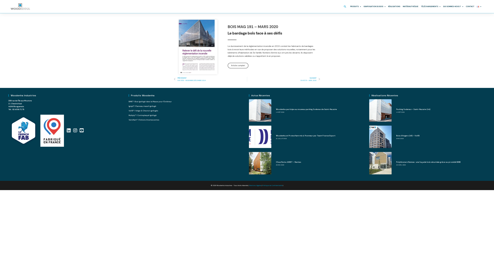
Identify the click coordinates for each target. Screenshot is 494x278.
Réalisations (394, 6)
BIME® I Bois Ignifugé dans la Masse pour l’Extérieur (150, 101)
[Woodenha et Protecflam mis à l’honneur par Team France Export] (260, 137)
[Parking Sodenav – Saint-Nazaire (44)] (380, 110)
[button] (345, 6)
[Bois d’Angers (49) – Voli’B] (380, 137)
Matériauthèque (410, 6)
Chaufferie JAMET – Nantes (288, 162)
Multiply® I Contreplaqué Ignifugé (143, 115)
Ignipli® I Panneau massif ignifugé (142, 106)
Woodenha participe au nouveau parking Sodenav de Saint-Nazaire (306, 109)
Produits (354, 6)
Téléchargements (429, 6)
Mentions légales (255, 185)
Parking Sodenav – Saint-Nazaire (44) (413, 109)
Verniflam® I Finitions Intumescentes (144, 120)
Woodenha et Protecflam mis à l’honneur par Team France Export (305, 135)
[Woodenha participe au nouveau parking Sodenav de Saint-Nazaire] (260, 110)
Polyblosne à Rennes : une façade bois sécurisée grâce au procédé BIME (428, 162)
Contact (470, 6)
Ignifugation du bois (373, 6)
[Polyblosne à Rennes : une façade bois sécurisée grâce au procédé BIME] (380, 163)
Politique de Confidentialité (272, 185)
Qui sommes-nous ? (452, 6)
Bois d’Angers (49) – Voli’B (408, 135)
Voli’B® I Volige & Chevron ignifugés (143, 111)
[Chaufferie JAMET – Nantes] (260, 163)
